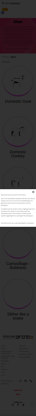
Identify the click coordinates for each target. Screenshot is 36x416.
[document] (18, 208)
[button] (33, 192)
